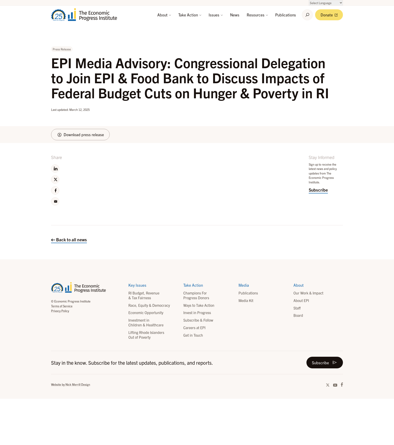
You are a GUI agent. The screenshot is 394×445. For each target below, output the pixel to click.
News (234, 14)
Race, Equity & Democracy (149, 305)
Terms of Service (62, 306)
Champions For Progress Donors (196, 295)
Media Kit (245, 300)
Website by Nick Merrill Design (70, 384)
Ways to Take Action (198, 305)
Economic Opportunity (145, 312)
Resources (256, 14)
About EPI (301, 300)
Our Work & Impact (308, 293)
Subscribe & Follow (198, 320)
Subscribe (318, 190)
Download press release (84, 134)
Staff (297, 308)
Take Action (188, 14)
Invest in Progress (197, 312)
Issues (214, 14)
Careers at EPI (194, 327)
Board (298, 315)
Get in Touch (193, 335)
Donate (327, 14)
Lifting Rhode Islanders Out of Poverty (146, 334)
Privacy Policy (60, 311)
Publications (285, 14)
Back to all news (71, 239)
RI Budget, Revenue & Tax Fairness (143, 295)
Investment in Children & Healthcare (145, 322)
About (162, 14)
